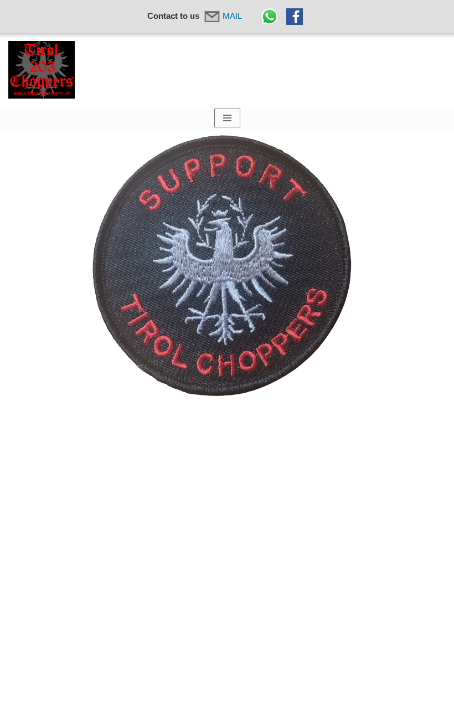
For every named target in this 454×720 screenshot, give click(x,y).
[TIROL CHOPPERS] (41, 70)
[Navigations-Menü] (227, 118)
